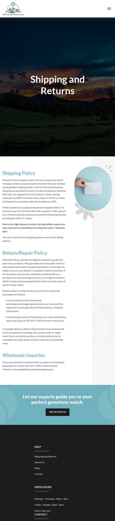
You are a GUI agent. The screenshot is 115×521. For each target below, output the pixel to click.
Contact (38, 473)
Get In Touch (57, 411)
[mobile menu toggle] (109, 8)
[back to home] (13, 9)
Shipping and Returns (45, 456)
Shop (37, 468)
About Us (39, 462)
